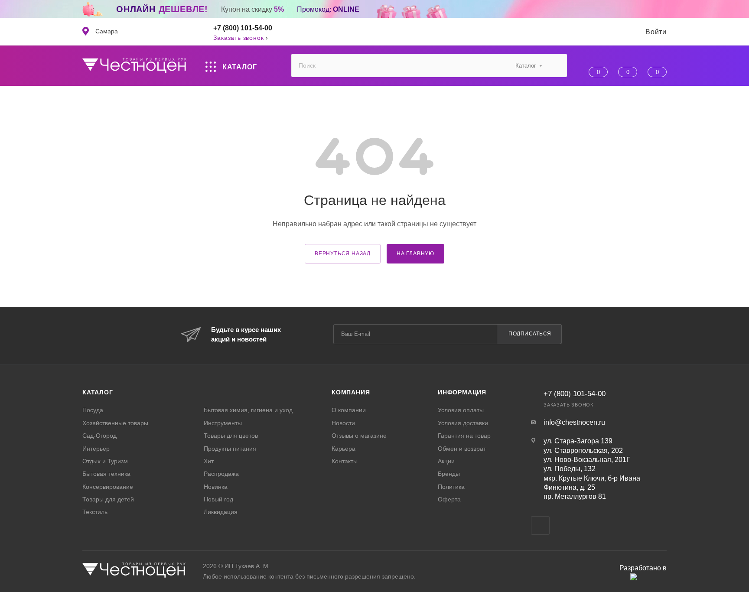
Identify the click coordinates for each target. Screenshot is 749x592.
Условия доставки (463, 423)
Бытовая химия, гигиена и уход (248, 410)
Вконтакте (540, 525)
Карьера (343, 448)
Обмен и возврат (462, 448)
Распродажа (221, 473)
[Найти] (556, 65)
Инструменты (223, 423)
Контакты (345, 461)
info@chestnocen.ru (574, 422)
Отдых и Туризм (105, 461)
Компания (351, 392)
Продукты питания (230, 448)
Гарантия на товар (464, 435)
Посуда (92, 410)
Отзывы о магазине (359, 435)
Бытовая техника (106, 473)
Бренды (449, 473)
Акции (446, 461)
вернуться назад (343, 253)
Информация (462, 392)
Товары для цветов (231, 435)
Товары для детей (108, 499)
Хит (209, 461)
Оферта (449, 499)
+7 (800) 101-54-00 (242, 28)
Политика (451, 486)
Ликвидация (221, 511)
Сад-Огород (99, 435)
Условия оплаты (461, 410)
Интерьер (96, 448)
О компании (349, 410)
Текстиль (94, 511)
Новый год (218, 499)
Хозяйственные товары (115, 423)
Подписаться (529, 334)
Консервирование (107, 486)
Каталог (97, 392)
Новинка (216, 486)
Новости (343, 423)
